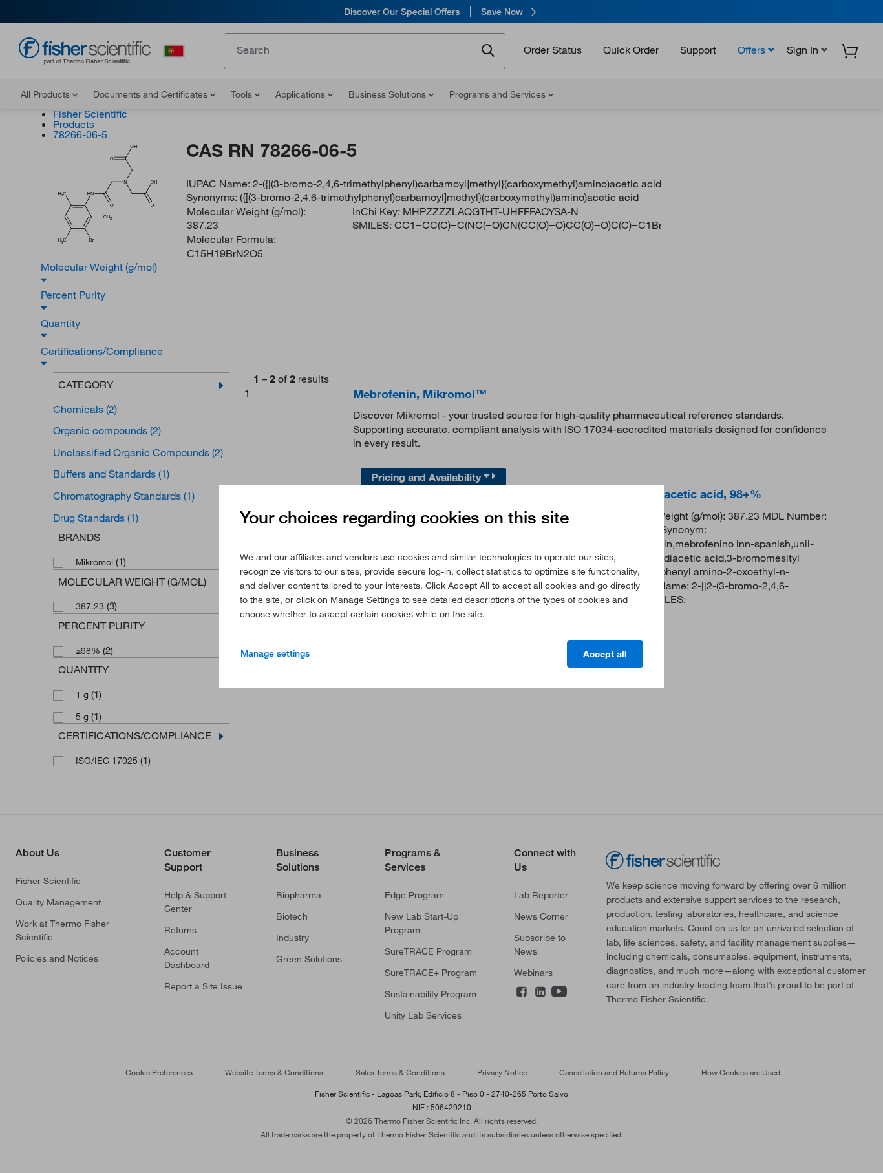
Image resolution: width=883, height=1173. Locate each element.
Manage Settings (275, 653)
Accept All (605, 654)
